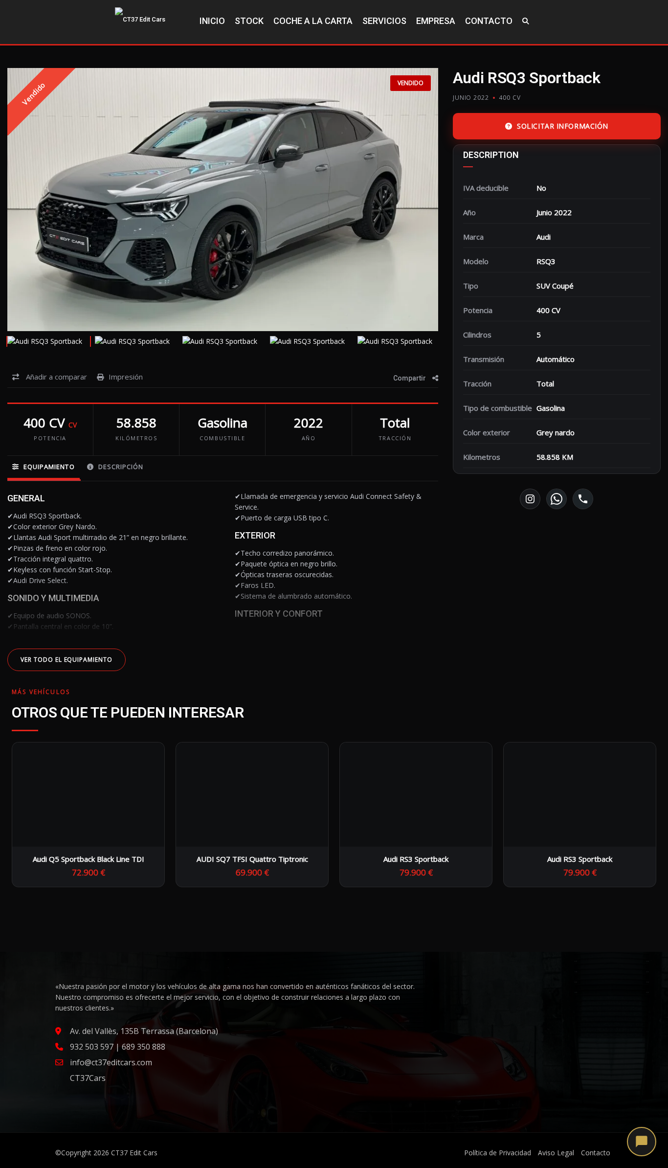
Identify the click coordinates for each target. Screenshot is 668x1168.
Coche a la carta (313, 20)
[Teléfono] (583, 499)
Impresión (126, 377)
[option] (222, 199)
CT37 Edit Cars (134, 1152)
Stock (249, 20)
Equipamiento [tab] (48, 466)
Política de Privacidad (497, 1152)
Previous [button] (33, 199)
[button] (641, 1141)
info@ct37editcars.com (111, 1062)
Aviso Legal (556, 1152)
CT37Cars (88, 1078)
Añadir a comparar (55, 377)
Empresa (435, 20)
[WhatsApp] (556, 499)
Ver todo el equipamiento (66, 659)
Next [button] (412, 199)
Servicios (384, 20)
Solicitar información (562, 126)
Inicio (212, 20)
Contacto (488, 20)
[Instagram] (530, 499)
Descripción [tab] (119, 466)
